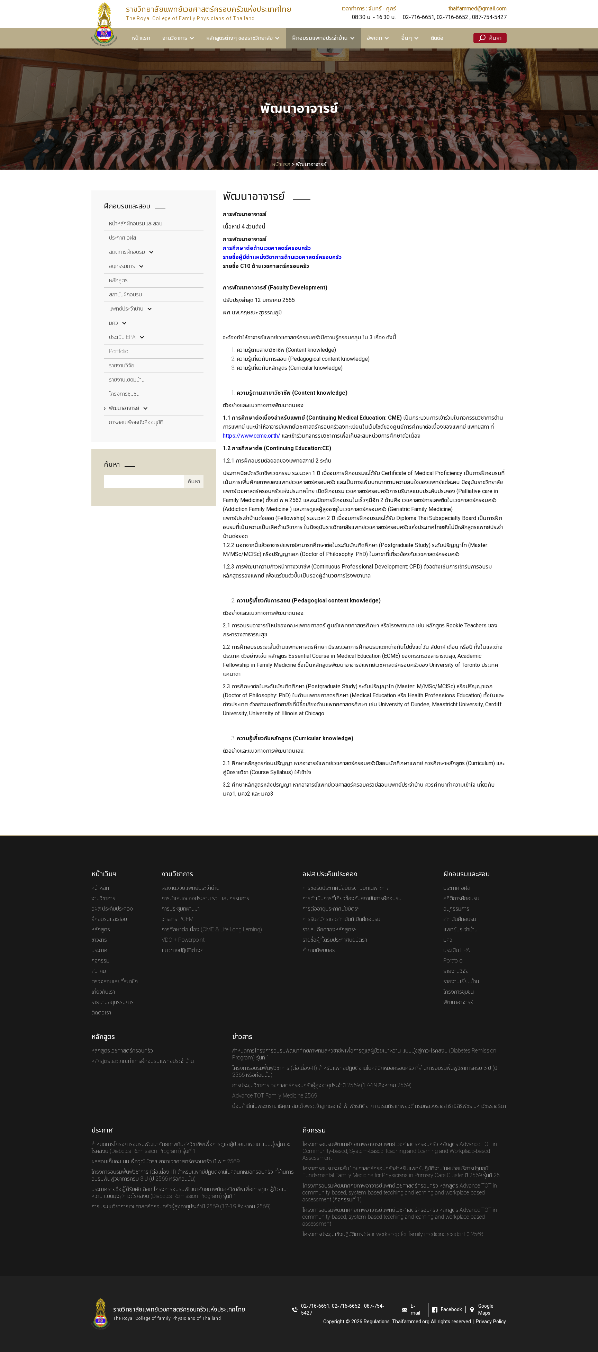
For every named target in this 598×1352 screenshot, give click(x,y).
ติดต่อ (437, 38)
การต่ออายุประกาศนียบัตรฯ (331, 908)
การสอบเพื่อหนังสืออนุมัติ (136, 422)
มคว (113, 323)
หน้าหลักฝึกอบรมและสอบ (135, 224)
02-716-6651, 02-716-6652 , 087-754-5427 (455, 17)
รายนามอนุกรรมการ (112, 1002)
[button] (178, 38)
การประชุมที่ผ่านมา (181, 908)
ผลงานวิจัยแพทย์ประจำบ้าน (190, 888)
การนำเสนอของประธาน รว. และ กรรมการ (205, 898)
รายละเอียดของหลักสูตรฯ (329, 929)
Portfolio (118, 351)
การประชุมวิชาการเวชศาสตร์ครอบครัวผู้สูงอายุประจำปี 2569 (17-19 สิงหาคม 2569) (321, 1085)
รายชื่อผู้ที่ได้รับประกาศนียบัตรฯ (335, 940)
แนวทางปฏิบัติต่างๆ (182, 950)
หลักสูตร (118, 280)
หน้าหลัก (100, 888)
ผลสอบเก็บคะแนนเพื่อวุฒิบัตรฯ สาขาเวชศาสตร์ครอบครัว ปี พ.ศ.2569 (165, 1161)
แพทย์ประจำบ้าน (126, 308)
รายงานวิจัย (121, 365)
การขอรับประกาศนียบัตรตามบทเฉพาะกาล (346, 888)
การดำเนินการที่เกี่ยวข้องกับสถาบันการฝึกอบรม (351, 898)
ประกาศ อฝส (122, 238)
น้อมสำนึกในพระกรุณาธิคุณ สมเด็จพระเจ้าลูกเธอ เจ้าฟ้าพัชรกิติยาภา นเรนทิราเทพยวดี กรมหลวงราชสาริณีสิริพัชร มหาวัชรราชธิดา (369, 1106)
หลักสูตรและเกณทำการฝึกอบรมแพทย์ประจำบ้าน (142, 1061)
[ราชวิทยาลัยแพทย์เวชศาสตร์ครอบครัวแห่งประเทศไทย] (104, 24)
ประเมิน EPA (122, 337)
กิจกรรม (100, 960)
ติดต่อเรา (101, 1012)
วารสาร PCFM (177, 919)
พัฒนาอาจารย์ (124, 408)
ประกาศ (99, 950)
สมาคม (98, 971)
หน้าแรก (141, 38)
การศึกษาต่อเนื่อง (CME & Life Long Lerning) (212, 929)
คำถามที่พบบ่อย (318, 950)
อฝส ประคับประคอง (112, 908)
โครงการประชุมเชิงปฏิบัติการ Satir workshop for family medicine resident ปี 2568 (392, 1234)
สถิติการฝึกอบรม (127, 252)
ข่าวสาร (99, 940)
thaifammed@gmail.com (477, 8)
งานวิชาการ (103, 898)
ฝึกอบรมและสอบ (109, 919)
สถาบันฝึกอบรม (125, 294)
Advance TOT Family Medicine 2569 (274, 1095)
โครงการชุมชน (124, 394)
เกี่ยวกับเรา (103, 991)
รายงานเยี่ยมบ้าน (127, 380)
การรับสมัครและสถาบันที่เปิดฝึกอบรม (341, 919)
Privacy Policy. (491, 1321)
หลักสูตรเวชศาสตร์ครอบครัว (122, 1050)
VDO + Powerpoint (183, 940)
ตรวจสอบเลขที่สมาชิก (114, 981)
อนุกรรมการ (122, 266)
